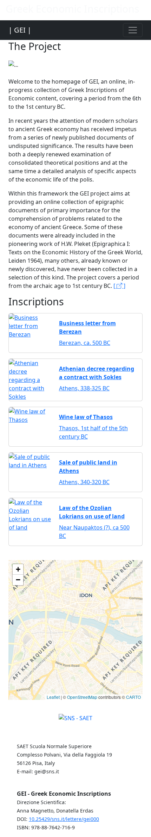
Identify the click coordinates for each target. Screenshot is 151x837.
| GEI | (19, 30)
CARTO (133, 697)
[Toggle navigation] (133, 30)
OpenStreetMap (82, 697)
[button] (18, 569)
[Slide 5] (94, 59)
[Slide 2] (56, 59)
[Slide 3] (69, 59)
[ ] (119, 286)
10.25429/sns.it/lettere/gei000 (64, 819)
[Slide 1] (44, 59)
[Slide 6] (107, 59)
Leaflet (53, 697)
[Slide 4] (82, 59)
